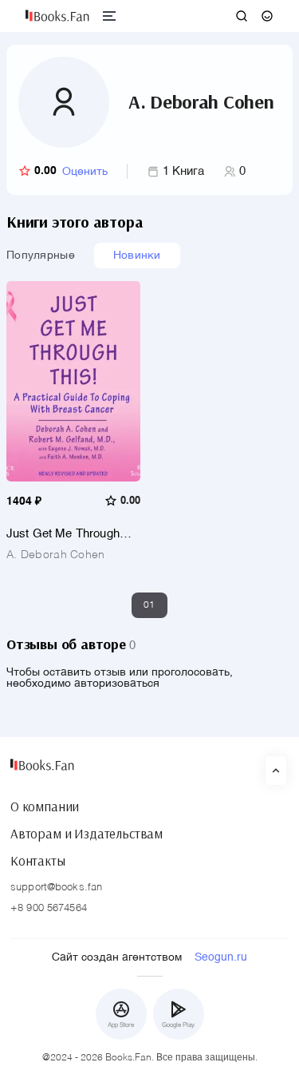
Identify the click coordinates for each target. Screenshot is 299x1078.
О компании (44, 806)
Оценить (85, 171)
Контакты (37, 861)
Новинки (137, 255)
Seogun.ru (221, 957)
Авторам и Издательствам (86, 834)
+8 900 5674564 (48, 908)
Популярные (40, 255)
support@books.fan (56, 887)
